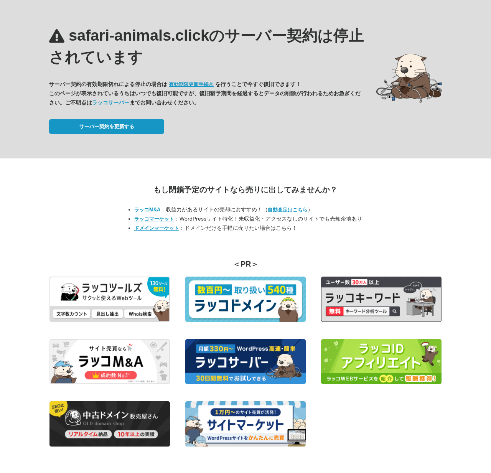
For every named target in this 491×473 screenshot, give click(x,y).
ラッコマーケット (154, 219)
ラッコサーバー (111, 102)
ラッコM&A (147, 210)
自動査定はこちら (288, 210)
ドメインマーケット (156, 228)
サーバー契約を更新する (106, 126)
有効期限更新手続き (191, 84)
